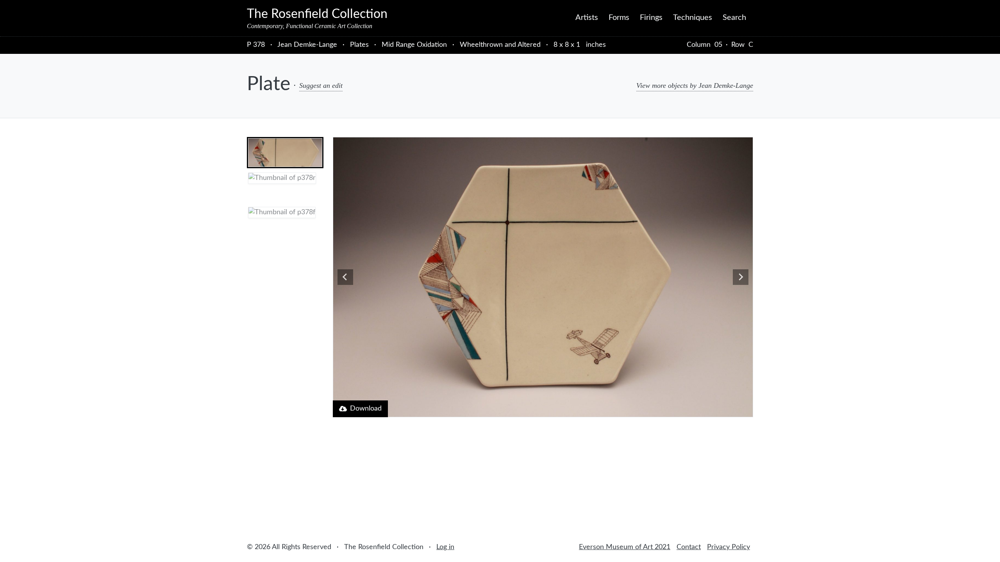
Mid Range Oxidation (414, 44)
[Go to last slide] (345, 277)
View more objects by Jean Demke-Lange (694, 85)
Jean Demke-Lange (308, 44)
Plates (359, 44)
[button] (285, 152)
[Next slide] (740, 277)
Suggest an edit (321, 85)
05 (718, 44)
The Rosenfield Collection (317, 14)
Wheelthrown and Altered (500, 44)
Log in (445, 547)
